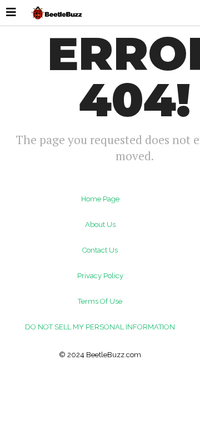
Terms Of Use (100, 301)
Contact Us (100, 250)
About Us (100, 224)
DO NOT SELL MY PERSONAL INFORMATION (100, 327)
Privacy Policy (100, 276)
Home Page (100, 199)
